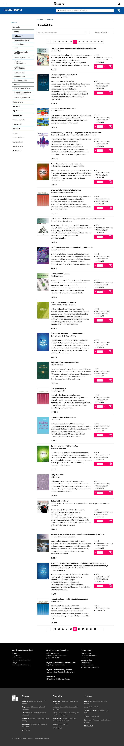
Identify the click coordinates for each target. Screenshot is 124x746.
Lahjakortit (16, 655)
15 (55, 42)
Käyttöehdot (86, 663)
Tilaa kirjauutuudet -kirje (21, 665)
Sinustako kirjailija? (88, 655)
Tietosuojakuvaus (87, 665)
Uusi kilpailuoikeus (58, 389)
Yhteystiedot (86, 653)
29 (91, 42)
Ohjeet (14, 653)
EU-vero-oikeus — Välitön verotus (64, 446)
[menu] (5, 4)
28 (87, 42)
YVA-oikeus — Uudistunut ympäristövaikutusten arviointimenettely (78, 219)
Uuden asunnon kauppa (60, 274)
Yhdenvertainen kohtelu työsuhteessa (66, 190)
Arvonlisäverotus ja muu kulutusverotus (67, 164)
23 (67, 42)
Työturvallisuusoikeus (59, 501)
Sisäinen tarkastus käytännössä (63, 417)
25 (75, 42)
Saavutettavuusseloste (90, 667)
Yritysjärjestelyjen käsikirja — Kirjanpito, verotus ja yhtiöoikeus (76, 132)
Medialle (84, 658)
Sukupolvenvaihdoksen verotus (63, 302)
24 (71, 42)
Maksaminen (17, 658)
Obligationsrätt (57, 475)
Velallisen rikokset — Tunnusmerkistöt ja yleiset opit (72, 247)
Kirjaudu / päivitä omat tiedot (58, 679)
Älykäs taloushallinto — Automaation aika (67, 334)
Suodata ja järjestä (101, 32)
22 (63, 42)
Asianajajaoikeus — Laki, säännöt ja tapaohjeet (69, 599)
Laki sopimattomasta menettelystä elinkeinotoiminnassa (73, 49)
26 (79, 42)
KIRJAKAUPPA (13, 10)
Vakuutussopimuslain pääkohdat (64, 75)
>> (102, 42)
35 (95, 42)
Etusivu (40, 20)
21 (59, 42)
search (58, 10)
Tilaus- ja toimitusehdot (21, 660)
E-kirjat (14, 663)
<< (48, 42)
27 (83, 42)
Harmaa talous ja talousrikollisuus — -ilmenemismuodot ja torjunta (77, 534)
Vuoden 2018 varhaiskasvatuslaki (64, 108)
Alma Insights (86, 660)
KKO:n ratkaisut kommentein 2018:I (65, 362)
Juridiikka (49, 20)
